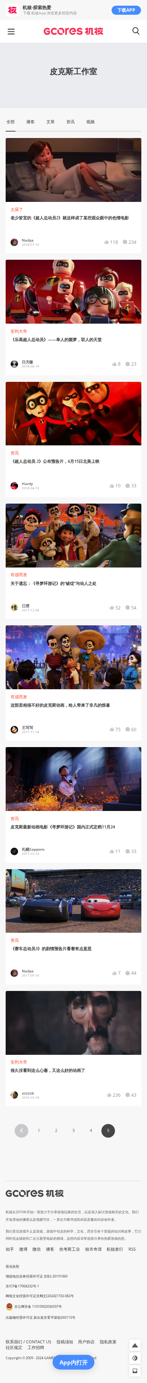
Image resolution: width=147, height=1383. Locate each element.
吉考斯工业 (69, 1249)
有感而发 (19, 574)
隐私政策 (108, 1341)
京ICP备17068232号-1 (22, 1286)
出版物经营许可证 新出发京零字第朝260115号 (40, 1317)
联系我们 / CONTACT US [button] (28, 1341)
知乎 (10, 1249)
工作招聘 (36, 1347)
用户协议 (86, 1341)
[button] (21, 1131)
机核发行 (115, 1249)
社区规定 (14, 1347)
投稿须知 (65, 1341)
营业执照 (12, 1266)
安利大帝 (19, 331)
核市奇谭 (93, 1249)
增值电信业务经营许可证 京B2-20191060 (36, 1276)
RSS (132, 1249)
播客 (50, 1249)
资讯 (15, 453)
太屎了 (17, 209)
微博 (23, 1249)
